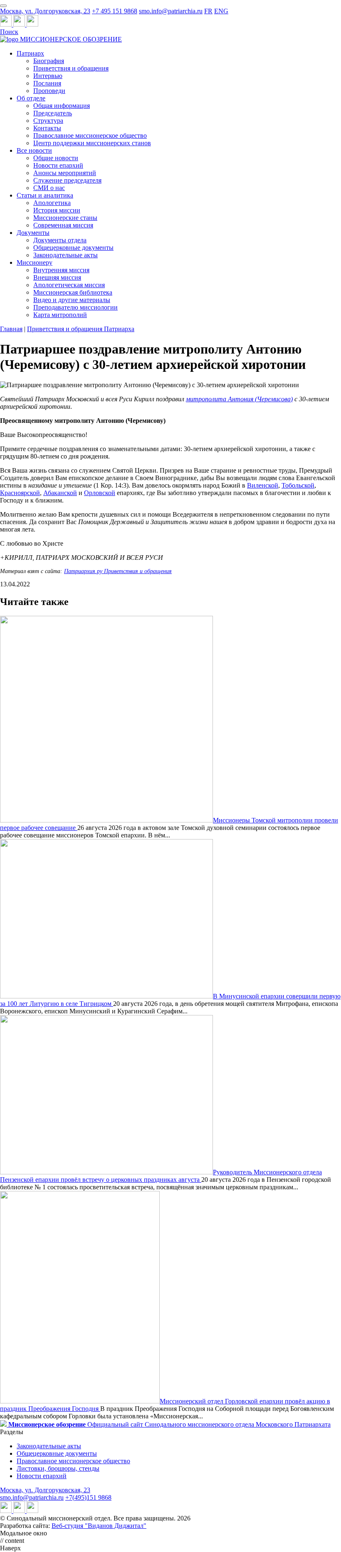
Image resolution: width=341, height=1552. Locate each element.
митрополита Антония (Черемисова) (239, 399)
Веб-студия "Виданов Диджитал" (99, 1525)
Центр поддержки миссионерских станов (92, 142)
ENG (221, 11)
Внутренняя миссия (61, 269)
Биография (48, 60)
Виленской (262, 485)
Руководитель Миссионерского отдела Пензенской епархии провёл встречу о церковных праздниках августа (161, 1176)
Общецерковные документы (73, 247)
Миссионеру (34, 262)
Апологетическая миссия (69, 284)
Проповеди (49, 90)
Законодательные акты (65, 255)
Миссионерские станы (65, 217)
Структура (48, 120)
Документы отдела (59, 240)
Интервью (47, 75)
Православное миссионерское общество (90, 135)
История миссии (56, 210)
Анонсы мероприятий (64, 172)
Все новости (34, 150)
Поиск (9, 31)
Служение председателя (67, 180)
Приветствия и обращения (71, 68)
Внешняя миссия (57, 277)
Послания (47, 83)
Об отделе (31, 98)
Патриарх (30, 53)
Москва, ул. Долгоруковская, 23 (45, 11)
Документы (33, 232)
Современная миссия (63, 225)
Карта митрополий (60, 314)
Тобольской (298, 485)
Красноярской (20, 492)
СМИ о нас (49, 187)
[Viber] (32, 24)
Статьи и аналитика (45, 195)
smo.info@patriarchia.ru (171, 11)
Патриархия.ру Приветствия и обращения (118, 571)
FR (208, 11)
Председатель (52, 113)
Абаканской (60, 492)
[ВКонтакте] (20, 24)
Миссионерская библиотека (72, 292)
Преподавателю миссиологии (75, 307)
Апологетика (52, 202)
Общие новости (55, 157)
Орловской (99, 492)
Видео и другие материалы (71, 299)
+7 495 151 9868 (114, 11)
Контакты (47, 128)
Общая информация (61, 105)
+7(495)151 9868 (88, 1497)
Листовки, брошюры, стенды (58, 1468)
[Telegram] (6, 24)
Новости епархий (58, 165)
